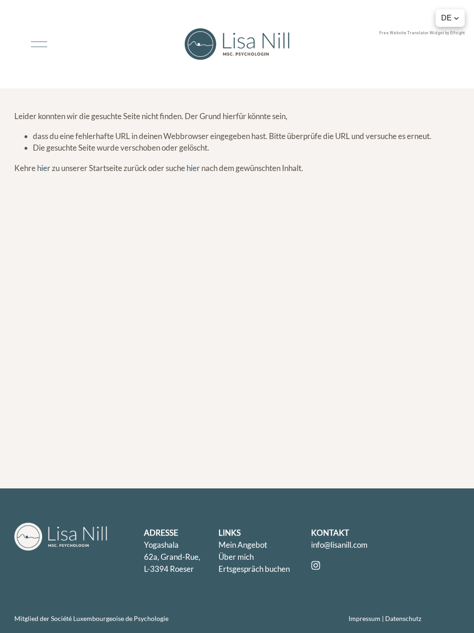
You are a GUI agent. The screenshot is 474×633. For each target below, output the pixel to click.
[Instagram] (315, 565)
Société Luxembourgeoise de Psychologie (109, 618)
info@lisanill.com (339, 545)
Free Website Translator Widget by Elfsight (422, 33)
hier (43, 168)
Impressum (364, 618)
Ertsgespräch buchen (254, 569)
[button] (450, 18)
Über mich (236, 557)
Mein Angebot (242, 545)
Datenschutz (403, 618)
